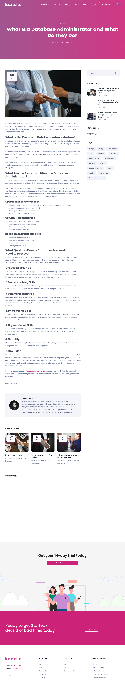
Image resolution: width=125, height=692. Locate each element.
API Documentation (100, 668)
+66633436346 (17, 669)
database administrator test (35, 371)
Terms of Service (99, 678)
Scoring (91, 173)
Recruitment (112, 149)
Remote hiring (109, 158)
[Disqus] (43, 504)
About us (42, 678)
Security (102, 163)
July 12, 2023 (102, 95)
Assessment (104, 173)
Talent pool (113, 153)
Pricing (67, 5)
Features (57, 5)
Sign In (93, 5)
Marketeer (101, 153)
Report (110, 168)
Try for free (106, 5)
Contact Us (43, 674)
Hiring (101, 149)
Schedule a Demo (71, 671)
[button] (118, 4)
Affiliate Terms (98, 671)
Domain (92, 163)
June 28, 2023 (102, 119)
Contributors (44, 5)
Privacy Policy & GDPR (101, 674)
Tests (76, 5)
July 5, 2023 (102, 107)
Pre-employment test (96, 178)
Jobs (90, 153)
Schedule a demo (62, 563)
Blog (84, 5)
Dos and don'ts (94, 158)
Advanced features (96, 168)
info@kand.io (16, 665)
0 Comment (69, 42)
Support (67, 674)
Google (91, 149)
